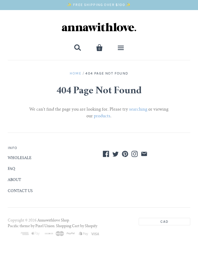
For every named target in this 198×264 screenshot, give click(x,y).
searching (138, 110)
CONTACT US (20, 191)
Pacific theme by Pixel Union (31, 226)
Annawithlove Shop (53, 220)
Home (75, 73)
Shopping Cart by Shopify (76, 226)
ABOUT (14, 180)
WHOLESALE (19, 158)
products (102, 116)
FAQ (11, 169)
